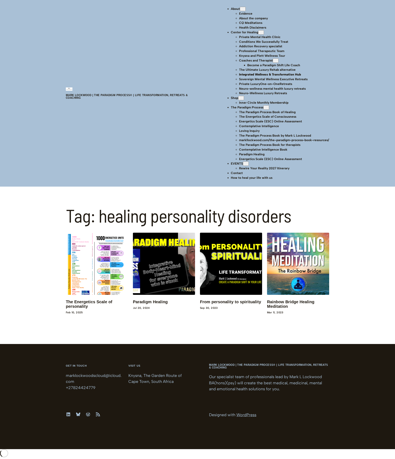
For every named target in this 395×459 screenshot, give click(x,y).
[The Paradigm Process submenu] (266, 107)
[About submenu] (243, 9)
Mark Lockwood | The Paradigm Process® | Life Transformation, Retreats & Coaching (127, 96)
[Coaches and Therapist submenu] (276, 60)
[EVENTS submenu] (246, 164)
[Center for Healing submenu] (261, 32)
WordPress (246, 414)
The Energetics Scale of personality (89, 304)
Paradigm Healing (150, 302)
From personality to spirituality (230, 302)
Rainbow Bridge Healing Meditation (290, 304)
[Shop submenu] (241, 98)
